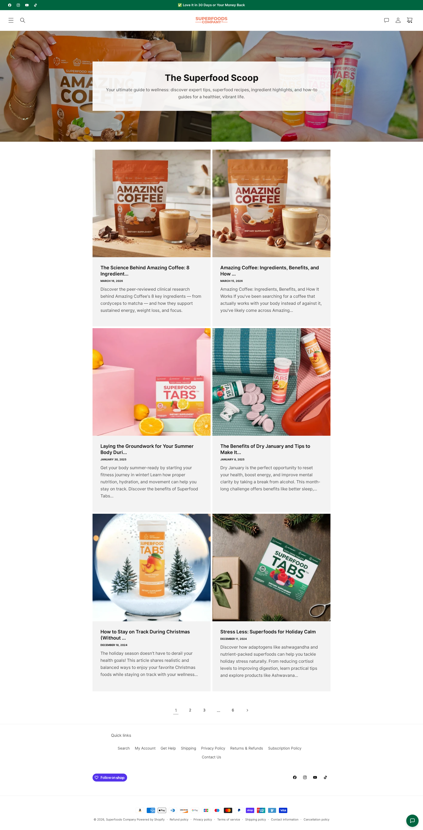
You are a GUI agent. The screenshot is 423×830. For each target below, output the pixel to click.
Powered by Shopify (151, 819)
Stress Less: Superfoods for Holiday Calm (268, 632)
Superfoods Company (121, 819)
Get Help (168, 748)
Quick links (121, 735)
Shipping (188, 748)
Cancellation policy (316, 819)
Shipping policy (255, 819)
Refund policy (179, 819)
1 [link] (176, 710)
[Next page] (247, 710)
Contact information (285, 819)
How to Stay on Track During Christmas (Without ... (145, 635)
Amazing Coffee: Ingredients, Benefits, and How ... (269, 271)
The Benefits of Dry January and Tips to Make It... (265, 449)
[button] (11, 20)
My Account (145, 748)
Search (124, 748)
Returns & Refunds (246, 748)
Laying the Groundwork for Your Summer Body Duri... (147, 449)
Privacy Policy (213, 748)
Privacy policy (202, 819)
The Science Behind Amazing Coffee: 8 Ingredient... (144, 271)
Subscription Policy (284, 748)
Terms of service (228, 819)
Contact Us (211, 757)
